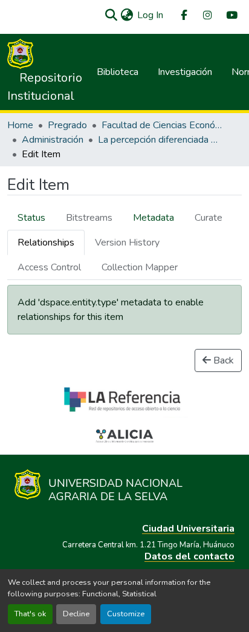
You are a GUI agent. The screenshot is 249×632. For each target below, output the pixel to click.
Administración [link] (52, 139)
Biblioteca (117, 72)
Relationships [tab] (46, 242)
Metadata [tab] (153, 217)
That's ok (30, 613)
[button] (110, 15)
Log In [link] (150, 15)
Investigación (185, 72)
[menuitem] (183, 15)
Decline (76, 613)
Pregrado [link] (67, 125)
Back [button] (222, 360)
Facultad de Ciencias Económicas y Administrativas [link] (162, 125)
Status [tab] (31, 217)
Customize (125, 613)
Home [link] (20, 125)
